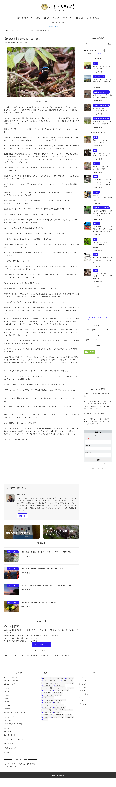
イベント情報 (83, 694)
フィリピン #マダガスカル (52, 695)
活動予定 (82, 691)
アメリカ (69, 678)
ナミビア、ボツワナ (61, 690)
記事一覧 (22, 516)
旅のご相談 (82, 687)
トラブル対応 (9, 717)
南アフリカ (48, 715)
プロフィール (83, 680)
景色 (6, 708)
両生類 (7, 698)
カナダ (69, 683)
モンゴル (60, 710)
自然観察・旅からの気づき (12, 713)
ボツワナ (47, 707)
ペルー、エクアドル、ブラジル (53, 705)
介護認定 (57, 712)
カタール (59, 683)
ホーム (81, 677)
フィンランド (48, 697)
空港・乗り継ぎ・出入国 (13, 724)
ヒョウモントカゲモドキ (13, 739)
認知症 (70, 717)
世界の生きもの (9, 684)
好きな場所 (7, 731)
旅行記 (6, 728)
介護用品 (47, 712)
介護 (70, 710)
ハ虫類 (7, 695)
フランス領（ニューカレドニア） (54, 700)
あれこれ (6, 744)
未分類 (6, 752)
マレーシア (48, 710)
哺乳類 (7, 688)
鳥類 (6, 692)
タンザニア (60, 688)
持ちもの (8, 720)
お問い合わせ (83, 684)
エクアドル (67, 680)
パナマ (46, 693)
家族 (69, 715)
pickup (46, 678)
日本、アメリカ (57, 717)
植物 (6, 705)
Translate (98, 53)
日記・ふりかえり (24, 43)
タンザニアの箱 (9, 677)
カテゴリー (82, 701)
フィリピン (58, 693)
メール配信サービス (95, 468)
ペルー (57, 702)
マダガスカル (59, 707)
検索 (109, 44)
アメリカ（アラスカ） (51, 680)
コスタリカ (47, 685)
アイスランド (58, 678)
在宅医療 (59, 715)
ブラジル (47, 702)
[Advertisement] (41, 469)
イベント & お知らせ (10, 680)
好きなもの (7, 735)
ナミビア (47, 690)
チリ (71, 688)
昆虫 (6, 702)
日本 (46, 717)
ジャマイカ (59, 685)
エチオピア (47, 683)
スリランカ (47, 688)
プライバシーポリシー (86, 704)
